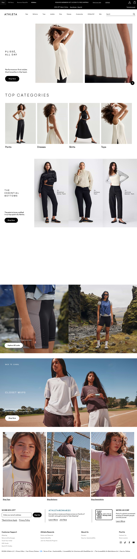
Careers (83, 535)
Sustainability (57, 551)
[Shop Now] (68, 7)
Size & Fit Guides (7, 546)
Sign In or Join (97, 2)
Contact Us (122, 535)
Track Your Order (7, 541)
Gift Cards (5, 543)
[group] (20, 125)
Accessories (79, 14)
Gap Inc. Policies (125, 551)
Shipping (4, 535)
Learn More (53, 520)
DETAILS (107, 2)
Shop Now (12, 79)
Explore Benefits (46, 538)
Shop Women (73, 7)
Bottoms (35, 14)
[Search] (134, 14)
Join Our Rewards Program (49, 541)
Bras (60, 14)
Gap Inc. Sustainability (88, 538)
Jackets (52, 14)
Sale (100, 14)
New (26, 14)
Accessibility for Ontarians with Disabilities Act (78, 551)
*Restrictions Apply (9, 520)
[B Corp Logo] (103, 514)
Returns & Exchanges (8, 538)
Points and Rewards (47, 535)
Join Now (63, 520)
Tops (44, 14)
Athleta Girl (91, 14)
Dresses (69, 14)
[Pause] (134, 350)
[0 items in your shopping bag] (134, 2)
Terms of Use (47, 551)
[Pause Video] (132, 83)
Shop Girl (79, 7)
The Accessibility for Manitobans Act (106, 551)
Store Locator (123, 538)
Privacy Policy (24, 520)
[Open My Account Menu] (129, 2)
